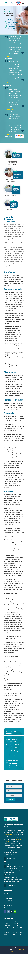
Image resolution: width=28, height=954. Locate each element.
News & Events (8, 905)
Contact (6, 907)
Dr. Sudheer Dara (8, 834)
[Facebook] (5, 911)
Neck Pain (6, 893)
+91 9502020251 (11, 885)
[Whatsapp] (15, 911)
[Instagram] (8, 911)
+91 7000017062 (11, 858)
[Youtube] (11, 911)
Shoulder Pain (8, 900)
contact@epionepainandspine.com (14, 864)
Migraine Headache (9, 903)
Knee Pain (6, 896)
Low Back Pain (8, 898)
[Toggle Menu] (23, 3)
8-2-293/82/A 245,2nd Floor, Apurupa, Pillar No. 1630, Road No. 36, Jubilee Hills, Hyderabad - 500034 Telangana (13, 869)
